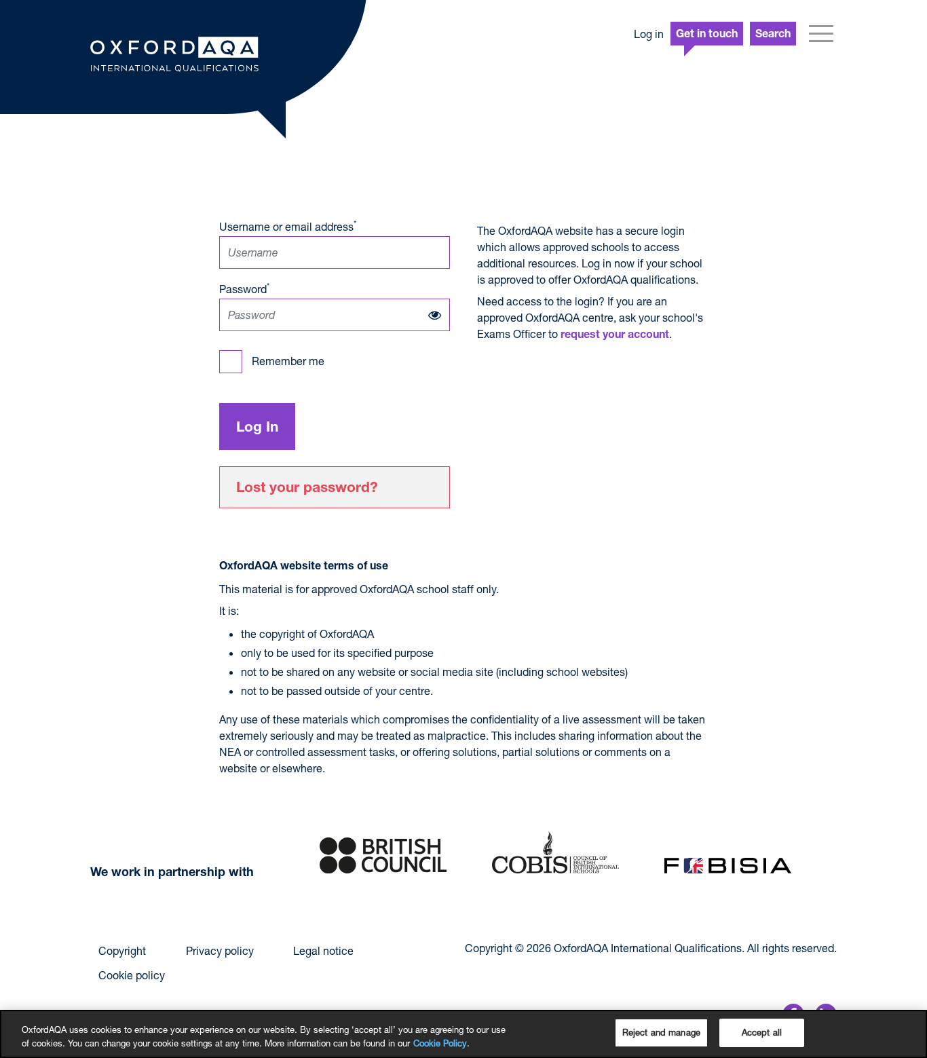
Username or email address (287, 226)
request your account (615, 335)
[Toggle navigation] (821, 33)
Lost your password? (307, 489)
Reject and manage (661, 1032)
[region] (463, 1034)
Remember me (288, 360)
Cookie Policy (440, 1043)
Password (244, 288)
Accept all (762, 1032)
